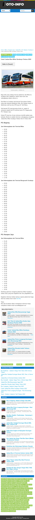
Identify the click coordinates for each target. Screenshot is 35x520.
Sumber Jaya (4, 507)
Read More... (10, 318)
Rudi (11, 505)
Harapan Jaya (21, 54)
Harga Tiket (4, 490)
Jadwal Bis (29, 54)
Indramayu (18, 490)
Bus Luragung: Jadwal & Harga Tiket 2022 (12, 386)
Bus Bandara (5, 484)
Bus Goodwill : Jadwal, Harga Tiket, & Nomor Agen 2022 (16, 380)
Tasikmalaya (12, 509)
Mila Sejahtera (10, 495)
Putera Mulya (5, 503)
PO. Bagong (4, 56)
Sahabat (16, 505)
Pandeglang (19, 499)
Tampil (10, 64)
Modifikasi (12, 497)
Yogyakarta (12, 511)
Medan (30, 494)
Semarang (22, 505)
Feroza (26, 486)
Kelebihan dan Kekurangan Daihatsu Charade (20, 446)
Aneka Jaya (24, 478)
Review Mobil (24, 503)
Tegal (18, 509)
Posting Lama (30, 364)
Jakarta (3, 492)
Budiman (19, 482)
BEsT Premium (19, 480)
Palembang (4, 499)
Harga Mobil (28, 488)
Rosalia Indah (5, 505)
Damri (9, 486)
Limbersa (18, 494)
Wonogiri (24, 509)
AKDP (12, 478)
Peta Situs (19, 518)
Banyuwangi (10, 480)
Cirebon (18, 484)
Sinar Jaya (29, 505)
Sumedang (12, 507)
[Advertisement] (17, 30)
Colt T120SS (24, 484)
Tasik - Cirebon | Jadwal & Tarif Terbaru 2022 (13, 394)
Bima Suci (26, 480)
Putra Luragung (15, 503)
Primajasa (17, 501)
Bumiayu (24, 482)
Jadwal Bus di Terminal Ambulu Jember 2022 (13, 378)
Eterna (21, 486)
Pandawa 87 (12, 499)
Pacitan (30, 497)
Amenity (17, 478)
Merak (3, 495)
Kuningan (11, 494)
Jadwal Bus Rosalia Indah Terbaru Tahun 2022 (13, 384)
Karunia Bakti (28, 492)
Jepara (14, 492)
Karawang (20, 492)
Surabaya (11, 56)
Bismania (3, 482)
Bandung (4, 480)
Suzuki (27, 507)
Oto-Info (18, 298)
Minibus (18, 495)
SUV (23, 507)
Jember (9, 492)
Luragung (24, 494)
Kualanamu (4, 494)
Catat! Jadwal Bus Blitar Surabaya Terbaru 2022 (14, 388)
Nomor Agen (24, 497)
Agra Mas (4, 478)
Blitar (14, 54)
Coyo (30, 484)
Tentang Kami (26, 518)
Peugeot (26, 499)
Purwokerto (24, 501)
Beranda (19, 364)
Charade (12, 484)
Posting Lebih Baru (7, 364)
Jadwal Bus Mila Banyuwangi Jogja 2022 (12, 382)
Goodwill (4, 488)
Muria (18, 497)
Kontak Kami (14, 518)
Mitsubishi (24, 495)
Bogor (14, 482)
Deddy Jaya (14, 486)
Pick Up (3, 501)
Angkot (30, 478)
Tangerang (4, 509)
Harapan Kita (20, 488)
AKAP (9, 478)
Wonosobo (4, 511)
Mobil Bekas (4, 497)
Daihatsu (3, 486)
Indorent (12, 490)
